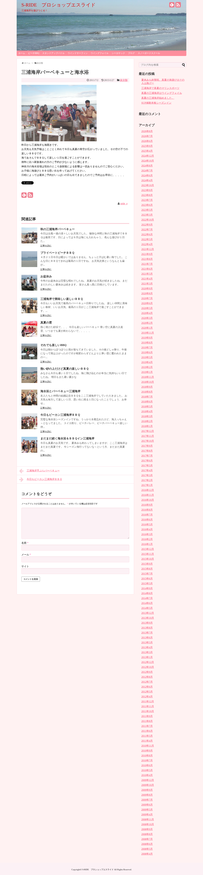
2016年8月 (147, 509)
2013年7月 (147, 632)
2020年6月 (147, 303)
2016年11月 (147, 495)
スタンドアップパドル (53, 53)
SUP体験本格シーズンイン (156, 102)
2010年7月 (147, 760)
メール (26, 554)
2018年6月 (147, 401)
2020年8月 (147, 293)
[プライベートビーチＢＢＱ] (29, 266)
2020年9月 (147, 288)
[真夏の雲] (29, 336)
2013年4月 (147, 647)
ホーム (21, 53)
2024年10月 (147, 160)
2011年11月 (147, 706)
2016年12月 (147, 490)
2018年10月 (147, 382)
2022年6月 (147, 234)
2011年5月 (147, 736)
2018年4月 (147, 411)
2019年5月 (147, 357)
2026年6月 (147, 141)
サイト (25, 566)
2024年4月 (147, 180)
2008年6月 (147, 844)
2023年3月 (147, 214)
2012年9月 (147, 672)
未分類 (124, 80)
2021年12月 (147, 249)
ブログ (131, 53)
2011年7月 (147, 726)
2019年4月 (147, 362)
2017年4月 (147, 470)
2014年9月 (147, 588)
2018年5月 (147, 406)
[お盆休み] (29, 289)
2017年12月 (147, 431)
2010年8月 (147, 755)
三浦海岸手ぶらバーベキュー (43, 470)
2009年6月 (147, 804)
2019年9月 (147, 337)
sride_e (124, 203)
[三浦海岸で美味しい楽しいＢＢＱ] (29, 312)
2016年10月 (147, 500)
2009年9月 (147, 790)
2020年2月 (147, 323)
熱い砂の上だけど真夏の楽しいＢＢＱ (64, 368)
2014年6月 (147, 603)
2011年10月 (147, 711)
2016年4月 (147, 529)
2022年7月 (147, 229)
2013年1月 (147, 657)
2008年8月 (147, 834)
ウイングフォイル (99, 53)
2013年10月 (147, 618)
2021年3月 (147, 283)
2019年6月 (147, 352)
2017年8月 (147, 450)
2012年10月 (147, 667)
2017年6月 (147, 460)
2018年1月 (147, 426)
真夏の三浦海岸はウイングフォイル (161, 93)
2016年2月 (147, 539)
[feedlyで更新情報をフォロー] (172, 6)
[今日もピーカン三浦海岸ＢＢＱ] (29, 428)
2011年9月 (147, 716)
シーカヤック (118, 53)
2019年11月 (147, 332)
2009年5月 (147, 809)
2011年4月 (147, 740)
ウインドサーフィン (78, 53)
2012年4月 (147, 696)
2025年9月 (147, 146)
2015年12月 (147, 549)
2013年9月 (147, 622)
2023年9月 (147, 190)
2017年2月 (147, 480)
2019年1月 (147, 372)
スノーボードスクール (149, 53)
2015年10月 (147, 559)
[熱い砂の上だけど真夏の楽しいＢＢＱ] (29, 382)
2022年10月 (147, 219)
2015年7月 (147, 573)
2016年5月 (147, 524)
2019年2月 (147, 367)
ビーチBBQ (33, 53)
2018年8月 (147, 391)
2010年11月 (147, 745)
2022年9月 (147, 224)
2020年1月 (147, 327)
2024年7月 (147, 170)
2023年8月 (147, 195)
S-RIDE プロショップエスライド (58, 5)
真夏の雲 (46, 322)
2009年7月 (147, 799)
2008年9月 (147, 829)
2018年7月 (147, 396)
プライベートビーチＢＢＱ (57, 252)
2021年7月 (147, 264)
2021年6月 (147, 269)
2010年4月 (147, 775)
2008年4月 (147, 853)
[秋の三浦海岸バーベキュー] (29, 242)
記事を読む (46, 246)
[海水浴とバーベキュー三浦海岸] (29, 404)
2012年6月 (147, 686)
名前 (24, 543)
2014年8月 (147, 593)
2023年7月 (147, 200)
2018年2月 (147, 421)
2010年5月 (147, 770)
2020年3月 (147, 318)
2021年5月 (147, 273)
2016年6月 (147, 519)
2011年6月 (147, 731)
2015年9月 (147, 563)
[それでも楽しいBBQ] (29, 358)
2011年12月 (147, 701)
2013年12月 (147, 613)
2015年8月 (147, 568)
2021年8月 (147, 259)
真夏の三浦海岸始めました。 (157, 98)
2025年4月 (147, 151)
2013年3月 (147, 652)
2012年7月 (147, 681)
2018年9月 (147, 386)
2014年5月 (147, 608)
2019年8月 (147, 342)
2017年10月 (147, 441)
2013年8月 (147, 627)
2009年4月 (147, 814)
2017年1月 (147, 485)
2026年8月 (147, 131)
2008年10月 (147, 824)
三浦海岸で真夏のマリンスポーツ (160, 88)
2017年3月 (147, 475)
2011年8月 (147, 721)
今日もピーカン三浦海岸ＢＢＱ (60, 414)
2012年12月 (147, 662)
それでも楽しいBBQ (53, 345)
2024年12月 (147, 155)
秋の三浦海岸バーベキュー (57, 229)
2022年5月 (147, 239)
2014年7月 (147, 598)
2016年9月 (147, 504)
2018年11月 (147, 377)
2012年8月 (147, 677)
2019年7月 (147, 347)
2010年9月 (147, 750)
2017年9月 (147, 445)
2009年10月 (147, 785)
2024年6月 (147, 175)
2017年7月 (147, 455)
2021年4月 (147, 278)
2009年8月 (147, 794)
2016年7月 (147, 514)
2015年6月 (147, 578)
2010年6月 (147, 765)
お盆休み (46, 276)
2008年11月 (147, 819)
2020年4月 (147, 313)
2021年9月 (147, 254)
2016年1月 (147, 544)
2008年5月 (147, 849)
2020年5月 (147, 308)
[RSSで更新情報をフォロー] (178, 6)
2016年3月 (147, 534)
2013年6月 (147, 637)
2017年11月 (147, 436)
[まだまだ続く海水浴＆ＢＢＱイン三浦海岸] (29, 452)
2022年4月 (147, 244)
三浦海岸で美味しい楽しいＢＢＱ (61, 298)
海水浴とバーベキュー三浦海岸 (60, 391)
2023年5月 (147, 210)
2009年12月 (147, 780)
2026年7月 (147, 136)
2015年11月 (147, 554)
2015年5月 (147, 583)
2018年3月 (147, 416)
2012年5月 (147, 691)
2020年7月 (147, 298)
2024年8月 (147, 165)
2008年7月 (147, 839)
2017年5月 (147, 465)
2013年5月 (147, 642)
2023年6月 (147, 205)
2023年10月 (147, 185)
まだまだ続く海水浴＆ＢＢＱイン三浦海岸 (67, 438)
